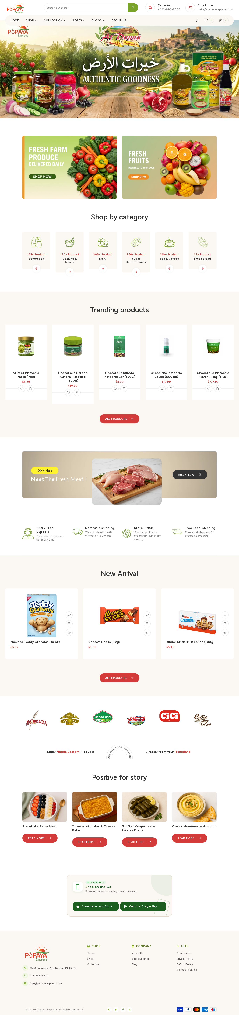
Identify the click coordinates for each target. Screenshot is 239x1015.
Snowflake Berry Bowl (39, 826)
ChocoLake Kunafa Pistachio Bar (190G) (73, 375)
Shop (90, 958)
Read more (36, 838)
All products (116, 419)
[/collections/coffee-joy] (190, 720)
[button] (224, 20)
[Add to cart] (30, 392)
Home (90, 953)
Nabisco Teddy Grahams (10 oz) (35, 642)
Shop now (186, 474)
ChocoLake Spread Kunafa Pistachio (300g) (26, 377)
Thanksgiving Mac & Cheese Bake (93, 828)
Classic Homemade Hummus (194, 826)
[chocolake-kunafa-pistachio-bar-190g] (68, 388)
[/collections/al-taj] (57, 718)
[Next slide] (229, 71)
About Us (137, 953)
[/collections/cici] (157, 716)
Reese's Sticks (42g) (104, 642)
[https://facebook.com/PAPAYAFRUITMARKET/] (123, 1009)
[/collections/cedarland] (90, 716)
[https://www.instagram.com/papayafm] (129, 1009)
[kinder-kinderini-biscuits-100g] (225, 614)
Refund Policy (185, 964)
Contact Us (184, 953)
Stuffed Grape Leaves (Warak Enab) (139, 828)
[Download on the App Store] (96, 906)
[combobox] (91, 7)
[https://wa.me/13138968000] (109, 1009)
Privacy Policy (185, 958)
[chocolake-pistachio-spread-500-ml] (115, 388)
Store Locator (140, 958)
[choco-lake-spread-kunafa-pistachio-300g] (21, 392)
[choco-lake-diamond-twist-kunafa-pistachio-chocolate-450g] (208, 392)
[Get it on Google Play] (143, 906)
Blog (135, 964)
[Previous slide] (9, 71)
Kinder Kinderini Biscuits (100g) (190, 642)
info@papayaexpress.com (46, 983)
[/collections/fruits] (169, 167)
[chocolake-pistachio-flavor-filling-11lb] (162, 388)
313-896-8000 (39, 975)
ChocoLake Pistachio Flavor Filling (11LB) (166, 375)
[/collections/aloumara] (24, 720)
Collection (93, 964)
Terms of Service (187, 969)
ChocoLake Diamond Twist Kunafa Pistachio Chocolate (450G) (213, 377)
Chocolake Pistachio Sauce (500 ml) (119, 375)
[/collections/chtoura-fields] (124, 720)
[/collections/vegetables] (69, 167)
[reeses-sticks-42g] (147, 614)
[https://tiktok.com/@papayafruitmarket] (116, 1009)
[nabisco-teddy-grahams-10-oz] (69, 614)
